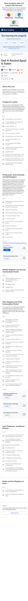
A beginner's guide (9, 102)
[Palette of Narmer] (2, 79)
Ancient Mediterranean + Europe (17, 54)
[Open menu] (26, 30)
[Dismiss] (25, 1)
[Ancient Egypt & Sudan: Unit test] (12, 79)
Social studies (5, 54)
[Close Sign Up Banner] (25, 34)
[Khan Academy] (7, 30)
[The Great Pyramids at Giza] (4, 79)
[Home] (1, 55)
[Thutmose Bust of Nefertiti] (8, 79)
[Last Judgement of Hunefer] (10, 79)
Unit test (4, 505)
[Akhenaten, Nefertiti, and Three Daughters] (6, 79)
